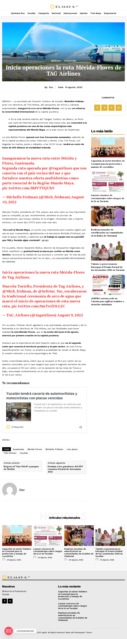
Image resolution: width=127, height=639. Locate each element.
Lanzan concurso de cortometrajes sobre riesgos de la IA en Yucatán (107, 198)
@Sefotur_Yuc (50, 291)
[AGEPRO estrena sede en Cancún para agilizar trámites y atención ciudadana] (108, 285)
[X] (104, 108)
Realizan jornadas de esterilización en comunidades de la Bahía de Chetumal (107, 232)
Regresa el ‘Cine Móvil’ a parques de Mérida (21, 467)
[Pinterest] (111, 108)
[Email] (8, 631)
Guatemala (18, 449)
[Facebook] (97, 108)
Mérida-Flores (34, 449)
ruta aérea (72, 449)
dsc (51, 87)
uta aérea (37, 108)
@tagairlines (60, 168)
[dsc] (9, 490)
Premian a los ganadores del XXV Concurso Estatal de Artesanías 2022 (65, 469)
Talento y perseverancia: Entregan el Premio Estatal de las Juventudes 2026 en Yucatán (108, 266)
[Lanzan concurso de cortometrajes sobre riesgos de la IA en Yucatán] (108, 181)
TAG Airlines (10, 453)
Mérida (56, 61)
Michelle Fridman (54, 449)
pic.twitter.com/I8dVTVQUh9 (28, 187)
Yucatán (70, 61)
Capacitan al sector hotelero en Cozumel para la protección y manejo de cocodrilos (108, 163)
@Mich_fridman (16, 291)
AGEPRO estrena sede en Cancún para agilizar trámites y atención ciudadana (107, 301)
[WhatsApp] (119, 108)
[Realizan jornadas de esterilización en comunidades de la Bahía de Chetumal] (108, 216)
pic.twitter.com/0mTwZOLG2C (38, 306)
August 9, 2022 (70, 315)
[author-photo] (4, 559)
